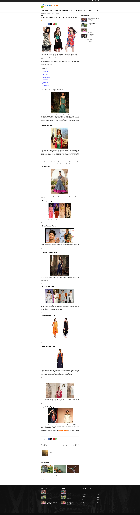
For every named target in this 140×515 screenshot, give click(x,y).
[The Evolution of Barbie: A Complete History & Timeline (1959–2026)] (84, 30)
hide (46, 68)
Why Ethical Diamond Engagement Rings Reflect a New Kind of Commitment (72, 475)
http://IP (51, 452)
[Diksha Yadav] (41, 20)
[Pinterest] (54, 24)
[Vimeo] (97, 0)
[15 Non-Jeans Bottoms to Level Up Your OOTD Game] (47, 469)
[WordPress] (53, 456)
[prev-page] (41, 479)
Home (42, 13)
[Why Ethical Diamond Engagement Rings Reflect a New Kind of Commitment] (73, 469)
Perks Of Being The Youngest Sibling (47, 445)
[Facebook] (92, 0)
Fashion (44, 13)
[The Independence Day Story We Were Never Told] (84, 20)
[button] (98, 10)
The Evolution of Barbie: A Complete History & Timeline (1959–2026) (92, 30)
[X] (95, 0)
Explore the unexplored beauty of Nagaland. (71, 445)
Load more (90, 41)
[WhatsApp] (56, 24)
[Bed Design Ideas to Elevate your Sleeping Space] (60, 469)
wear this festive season (63, 430)
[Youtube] (98, 0)
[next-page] (43, 479)
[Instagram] (94, 0)
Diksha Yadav (45, 20)
